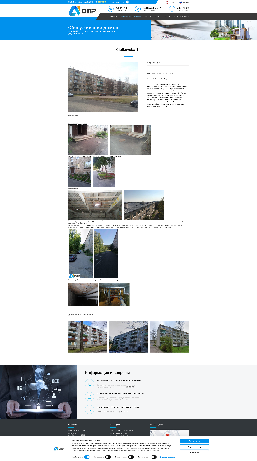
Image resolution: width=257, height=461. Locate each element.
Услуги (167, 16)
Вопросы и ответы (181, 16)
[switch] (108, 457)
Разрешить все (194, 441)
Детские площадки (152, 16)
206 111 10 (102, 2)
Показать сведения (167, 457)
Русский (186, 2)
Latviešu (172, 2)
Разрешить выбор (194, 447)
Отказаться (194, 453)
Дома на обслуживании (131, 16)
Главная (113, 16)
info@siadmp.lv (120, 10)
